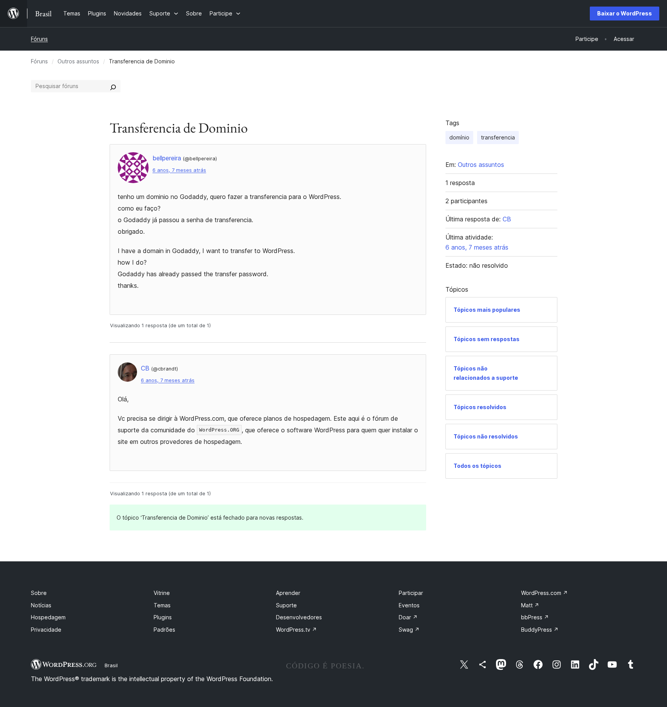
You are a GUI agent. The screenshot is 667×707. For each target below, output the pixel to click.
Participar (411, 593)
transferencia (498, 137)
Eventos (409, 605)
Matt (530, 605)
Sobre (39, 593)
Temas (162, 605)
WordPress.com (544, 593)
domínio (459, 137)
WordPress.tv (296, 629)
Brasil (111, 665)
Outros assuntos (78, 61)
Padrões (164, 629)
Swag (409, 629)
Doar (408, 617)
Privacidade (46, 629)
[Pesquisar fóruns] (113, 86)
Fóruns (39, 39)
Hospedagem (48, 617)
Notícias (41, 605)
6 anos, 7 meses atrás (179, 170)
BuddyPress (540, 629)
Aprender (288, 593)
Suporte (286, 605)
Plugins (163, 617)
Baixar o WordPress (624, 13)
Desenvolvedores (299, 617)
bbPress (535, 617)
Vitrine (162, 593)
